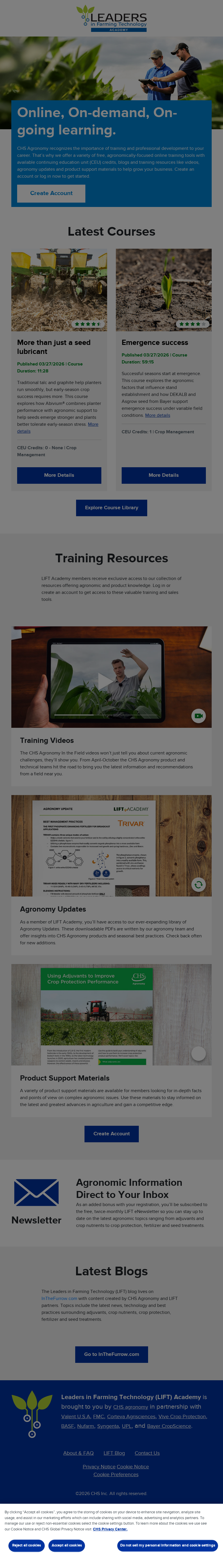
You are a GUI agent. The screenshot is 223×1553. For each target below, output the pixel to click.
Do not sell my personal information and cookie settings (167, 1545)
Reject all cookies (26, 1545)
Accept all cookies (67, 1545)
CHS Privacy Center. (110, 1529)
